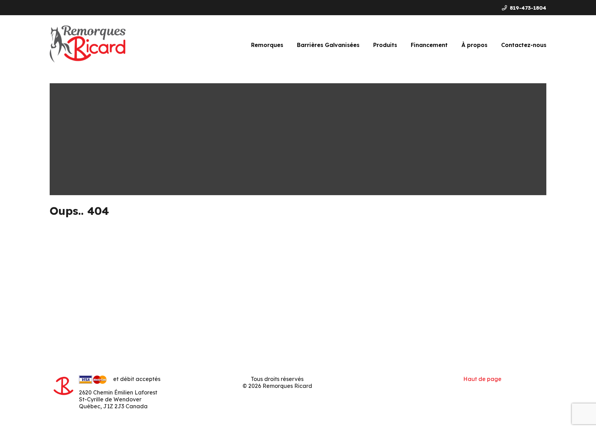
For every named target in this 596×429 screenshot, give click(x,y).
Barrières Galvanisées (328, 44)
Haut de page (482, 378)
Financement (429, 44)
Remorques (267, 44)
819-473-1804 (528, 7)
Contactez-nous (523, 44)
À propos (474, 44)
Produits (385, 44)
